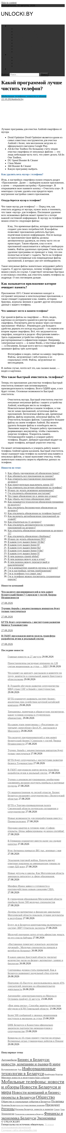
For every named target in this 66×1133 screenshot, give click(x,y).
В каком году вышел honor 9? (24, 553)
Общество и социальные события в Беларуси (26, 1101)
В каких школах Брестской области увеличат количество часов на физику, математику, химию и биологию (35, 960)
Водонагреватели (23, 63)
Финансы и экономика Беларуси (32, 1115)
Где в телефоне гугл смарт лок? (25, 573)
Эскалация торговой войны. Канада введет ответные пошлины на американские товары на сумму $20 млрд (34, 863)
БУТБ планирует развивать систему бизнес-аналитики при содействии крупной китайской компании (34, 701)
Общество (45, 1097)
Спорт (57, 1109)
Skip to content (8, 2)
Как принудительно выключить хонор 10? (31, 484)
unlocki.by (18, 99)
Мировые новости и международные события (25, 1077)
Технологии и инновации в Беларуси (29, 1114)
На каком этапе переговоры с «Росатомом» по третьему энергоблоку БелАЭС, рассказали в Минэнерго (33, 727)
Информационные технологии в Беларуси (28, 1071)
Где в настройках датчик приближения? (29, 570)
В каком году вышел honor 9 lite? (25, 550)
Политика (19, 43)
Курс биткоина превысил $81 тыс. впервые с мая (34, 850)
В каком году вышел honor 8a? (24, 547)
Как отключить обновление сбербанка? (29, 536)
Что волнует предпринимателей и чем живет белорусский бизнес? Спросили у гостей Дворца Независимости (28, 594)
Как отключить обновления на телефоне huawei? (34, 513)
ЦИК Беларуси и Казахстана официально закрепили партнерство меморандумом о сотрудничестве (30, 1028)
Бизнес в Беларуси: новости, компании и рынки (25, 1061)
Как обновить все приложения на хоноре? (31, 476)
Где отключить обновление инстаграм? (29, 493)
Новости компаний (24, 51)
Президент (52, 1105)
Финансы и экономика (26, 31)
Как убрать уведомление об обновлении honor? (33, 473)
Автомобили (21, 60)
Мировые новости (24, 48)
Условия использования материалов (27, 1126)
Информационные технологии (31, 37)
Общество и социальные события (32, 40)
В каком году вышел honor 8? (24, 544)
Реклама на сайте (17, 69)
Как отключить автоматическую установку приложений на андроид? (31, 526)
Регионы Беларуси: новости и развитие (34, 1109)
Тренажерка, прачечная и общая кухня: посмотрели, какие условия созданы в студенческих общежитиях (36, 714)
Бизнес (18, 28)
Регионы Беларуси (24, 46)
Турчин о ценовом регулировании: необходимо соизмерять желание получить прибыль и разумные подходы (36, 782)
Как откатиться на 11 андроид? (24, 522)
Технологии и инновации (28, 34)
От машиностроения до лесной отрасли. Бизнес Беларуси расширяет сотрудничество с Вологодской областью (36, 795)
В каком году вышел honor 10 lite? (26, 542)
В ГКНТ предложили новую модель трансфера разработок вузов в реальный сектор (28, 637)
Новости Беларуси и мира (22, 26)
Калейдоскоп (50, 1074)
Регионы (8, 1109)
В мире (54, 1064)
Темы (62, 1109)
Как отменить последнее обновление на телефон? (35, 487)
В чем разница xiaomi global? (23, 556)
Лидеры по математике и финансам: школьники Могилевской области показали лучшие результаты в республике (36, 915)
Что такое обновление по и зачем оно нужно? (32, 496)
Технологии (7, 1113)
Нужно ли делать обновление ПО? (27, 539)
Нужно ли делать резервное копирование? (31, 490)
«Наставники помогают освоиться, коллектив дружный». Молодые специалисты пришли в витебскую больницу (33, 947)
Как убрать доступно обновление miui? (29, 499)
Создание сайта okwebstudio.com (19, 1130)
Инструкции (14, 54)
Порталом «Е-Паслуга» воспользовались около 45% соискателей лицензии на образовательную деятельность (36, 986)
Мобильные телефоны (26, 57)
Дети (17, 66)
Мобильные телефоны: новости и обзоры (23, 96)
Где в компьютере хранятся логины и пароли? (33, 567)
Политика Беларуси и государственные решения (23, 1105)
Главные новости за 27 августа (24, 656)
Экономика (46, 1118)
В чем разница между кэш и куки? (26, 559)
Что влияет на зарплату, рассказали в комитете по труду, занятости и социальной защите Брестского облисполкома (35, 676)
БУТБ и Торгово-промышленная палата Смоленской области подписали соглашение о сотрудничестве (33, 808)
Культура (59, 1074)
